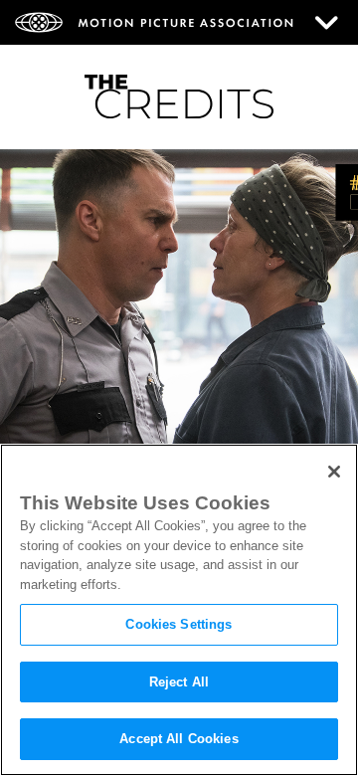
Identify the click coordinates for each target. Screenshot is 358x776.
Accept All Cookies (178, 738)
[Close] (334, 471)
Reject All (179, 682)
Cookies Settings (178, 624)
